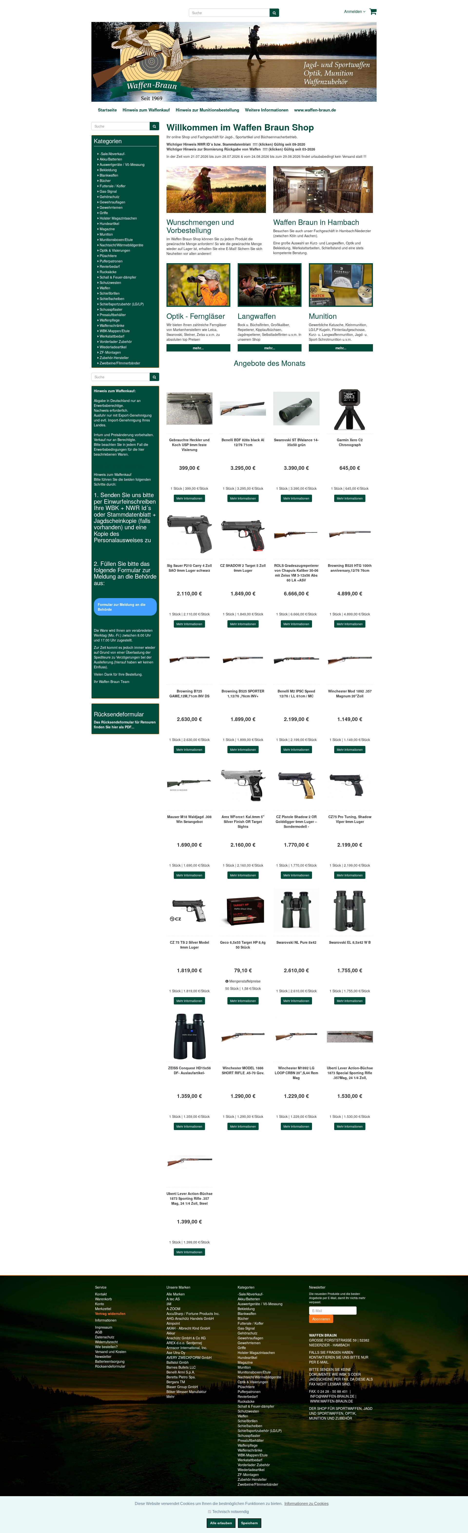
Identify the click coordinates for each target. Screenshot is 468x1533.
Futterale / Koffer (112, 185)
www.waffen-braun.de (315, 109)
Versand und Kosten (110, 1351)
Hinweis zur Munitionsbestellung (207, 109)
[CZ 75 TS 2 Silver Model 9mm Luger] (189, 911)
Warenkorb (103, 1298)
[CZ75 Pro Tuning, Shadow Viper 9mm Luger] (350, 785)
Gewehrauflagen (112, 202)
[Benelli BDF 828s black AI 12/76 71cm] (243, 408)
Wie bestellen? (106, 1346)
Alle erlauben (221, 1523)
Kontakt (101, 1294)
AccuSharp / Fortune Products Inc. (193, 1313)
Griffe (103, 212)
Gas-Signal (108, 191)
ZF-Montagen (110, 352)
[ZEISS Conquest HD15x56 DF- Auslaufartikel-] (189, 1037)
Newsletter (103, 1356)
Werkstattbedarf (111, 336)
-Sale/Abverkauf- (112, 153)
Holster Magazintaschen (118, 218)
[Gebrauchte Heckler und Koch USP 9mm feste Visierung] (189, 408)
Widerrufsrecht (106, 1341)
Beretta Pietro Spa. (181, 1376)
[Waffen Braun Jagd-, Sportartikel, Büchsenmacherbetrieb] (151, 61)
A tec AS (173, 1298)
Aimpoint (173, 1323)
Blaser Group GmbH (182, 1386)
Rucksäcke (108, 271)
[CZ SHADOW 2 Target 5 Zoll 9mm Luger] (243, 534)
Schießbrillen (109, 293)
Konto (99, 1303)
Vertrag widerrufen (110, 1313)
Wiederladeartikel (113, 346)
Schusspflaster (110, 309)
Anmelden (353, 11)
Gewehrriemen (111, 207)
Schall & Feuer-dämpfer (117, 277)
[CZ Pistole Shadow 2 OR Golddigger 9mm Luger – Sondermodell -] (296, 785)
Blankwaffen (108, 175)
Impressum (103, 1327)
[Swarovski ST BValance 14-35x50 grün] (296, 408)
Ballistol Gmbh (177, 1362)
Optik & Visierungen (114, 250)
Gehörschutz (109, 196)
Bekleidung (108, 169)
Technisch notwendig (230, 1512)
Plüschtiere (108, 255)
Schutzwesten (110, 282)
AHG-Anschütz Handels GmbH (190, 1318)
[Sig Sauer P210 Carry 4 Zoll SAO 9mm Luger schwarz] (189, 534)
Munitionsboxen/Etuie (116, 239)
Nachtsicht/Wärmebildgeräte (121, 244)
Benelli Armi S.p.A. (180, 1372)
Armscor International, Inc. (186, 1347)
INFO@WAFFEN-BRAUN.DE (332, 1396)
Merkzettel (103, 1308)
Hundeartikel (109, 223)
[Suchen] (274, 13)
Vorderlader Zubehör (115, 341)
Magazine (107, 228)
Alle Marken (175, 1294)
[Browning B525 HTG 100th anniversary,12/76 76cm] (350, 534)
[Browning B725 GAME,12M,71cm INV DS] (189, 660)
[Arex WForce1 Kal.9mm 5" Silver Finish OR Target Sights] (243, 785)
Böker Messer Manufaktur (186, 1391)
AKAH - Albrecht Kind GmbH (188, 1328)
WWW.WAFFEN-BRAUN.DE (331, 1401)
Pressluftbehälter (112, 314)
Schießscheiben (111, 298)
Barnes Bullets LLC (181, 1367)
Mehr (170, 1396)
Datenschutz (104, 1336)
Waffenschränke (111, 325)
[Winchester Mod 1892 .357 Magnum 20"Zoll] (350, 660)
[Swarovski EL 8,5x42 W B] (350, 911)
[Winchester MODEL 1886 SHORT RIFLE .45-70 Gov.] (243, 1037)
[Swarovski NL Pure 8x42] (296, 911)
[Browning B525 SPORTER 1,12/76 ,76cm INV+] (243, 660)
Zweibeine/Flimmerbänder (119, 363)
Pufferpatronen (111, 261)
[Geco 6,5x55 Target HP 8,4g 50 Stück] (243, 911)
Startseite (107, 109)
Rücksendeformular (110, 1366)
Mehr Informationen (189, 498)
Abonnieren (321, 1318)
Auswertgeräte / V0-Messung (122, 164)
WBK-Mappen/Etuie (114, 330)
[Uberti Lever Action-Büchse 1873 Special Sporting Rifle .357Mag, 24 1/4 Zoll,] (350, 1037)
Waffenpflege (109, 320)
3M (168, 1303)
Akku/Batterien (110, 159)
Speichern (249, 1523)
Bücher (105, 180)
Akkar (170, 1333)
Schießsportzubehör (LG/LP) (121, 303)
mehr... (198, 347)
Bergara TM (175, 1381)
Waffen (104, 287)
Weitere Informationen (266, 109)
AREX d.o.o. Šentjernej (184, 1342)
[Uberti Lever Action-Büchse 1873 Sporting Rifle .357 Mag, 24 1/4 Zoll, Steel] (189, 1162)
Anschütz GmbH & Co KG (186, 1337)
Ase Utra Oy (175, 1352)
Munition (106, 234)
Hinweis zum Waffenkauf (146, 109)
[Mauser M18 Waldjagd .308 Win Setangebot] (189, 785)
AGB (98, 1332)
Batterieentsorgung (110, 1361)
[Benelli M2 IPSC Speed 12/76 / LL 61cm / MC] (296, 660)
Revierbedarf (109, 266)
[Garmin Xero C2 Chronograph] (350, 408)
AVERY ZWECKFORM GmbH (189, 1357)
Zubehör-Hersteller (114, 357)
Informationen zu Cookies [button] (306, 1504)
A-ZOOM (173, 1308)
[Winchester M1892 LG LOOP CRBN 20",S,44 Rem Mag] (296, 1037)
